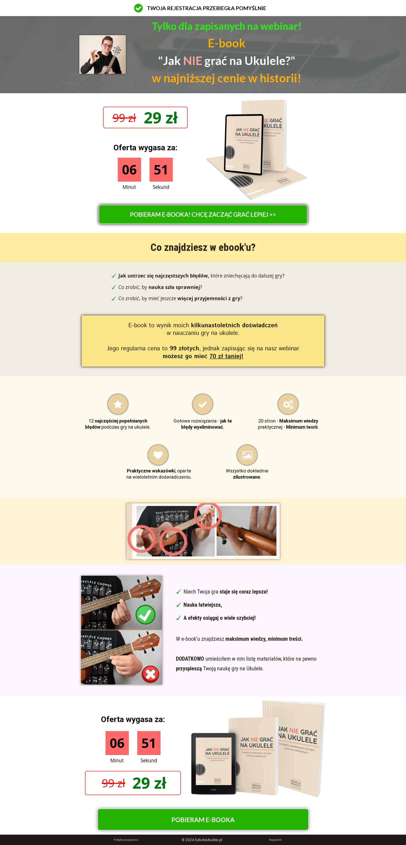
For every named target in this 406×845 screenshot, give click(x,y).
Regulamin (275, 840)
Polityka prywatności (126, 840)
